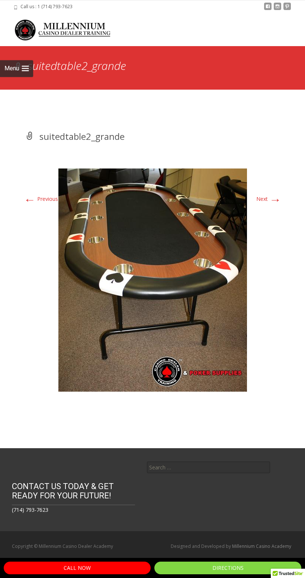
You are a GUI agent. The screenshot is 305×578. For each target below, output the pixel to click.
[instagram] (277, 9)
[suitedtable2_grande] (152, 279)
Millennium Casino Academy (261, 546)
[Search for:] (208, 467)
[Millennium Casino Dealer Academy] (58, 28)
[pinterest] (287, 9)
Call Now (77, 567)
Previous (41, 198)
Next (268, 198)
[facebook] (268, 9)
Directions (228, 567)
